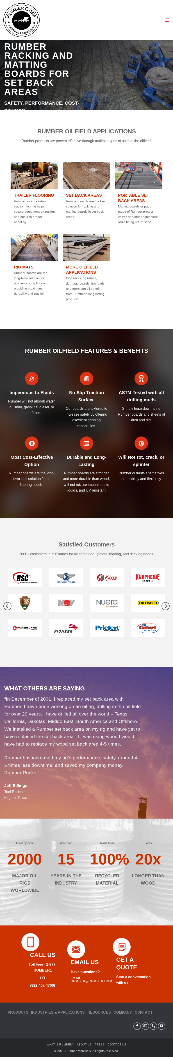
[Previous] (7, 606)
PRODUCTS (18, 1012)
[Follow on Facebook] (137, 1026)
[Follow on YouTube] (161, 1026)
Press (100, 1044)
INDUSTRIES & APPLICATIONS (58, 1012)
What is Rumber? (60, 1044)
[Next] (166, 606)
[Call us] (153, 1026)
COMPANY (123, 1012)
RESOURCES (99, 1012)
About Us (84, 1044)
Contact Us (117, 1044)
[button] (167, 20)
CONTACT (144, 1012)
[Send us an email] (145, 1026)
